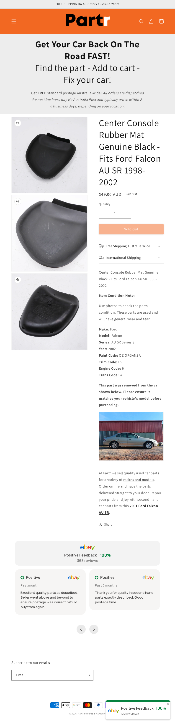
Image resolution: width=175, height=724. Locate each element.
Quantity (104, 204)
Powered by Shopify (95, 713)
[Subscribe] (88, 675)
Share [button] (108, 524)
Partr (80, 713)
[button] (14, 21)
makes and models (138, 479)
